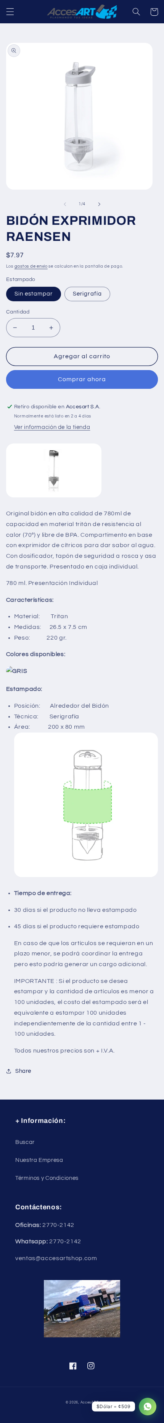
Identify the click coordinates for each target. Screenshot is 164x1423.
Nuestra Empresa (39, 1160)
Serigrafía (87, 294)
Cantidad (17, 312)
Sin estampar (33, 294)
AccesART (89, 1402)
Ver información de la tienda (52, 427)
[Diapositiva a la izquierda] (64, 204)
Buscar (25, 1142)
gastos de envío (31, 266)
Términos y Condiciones (47, 1178)
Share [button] (23, 1071)
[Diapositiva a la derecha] (99, 204)
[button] (10, 12)
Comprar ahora (82, 379)
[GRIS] (16, 671)
